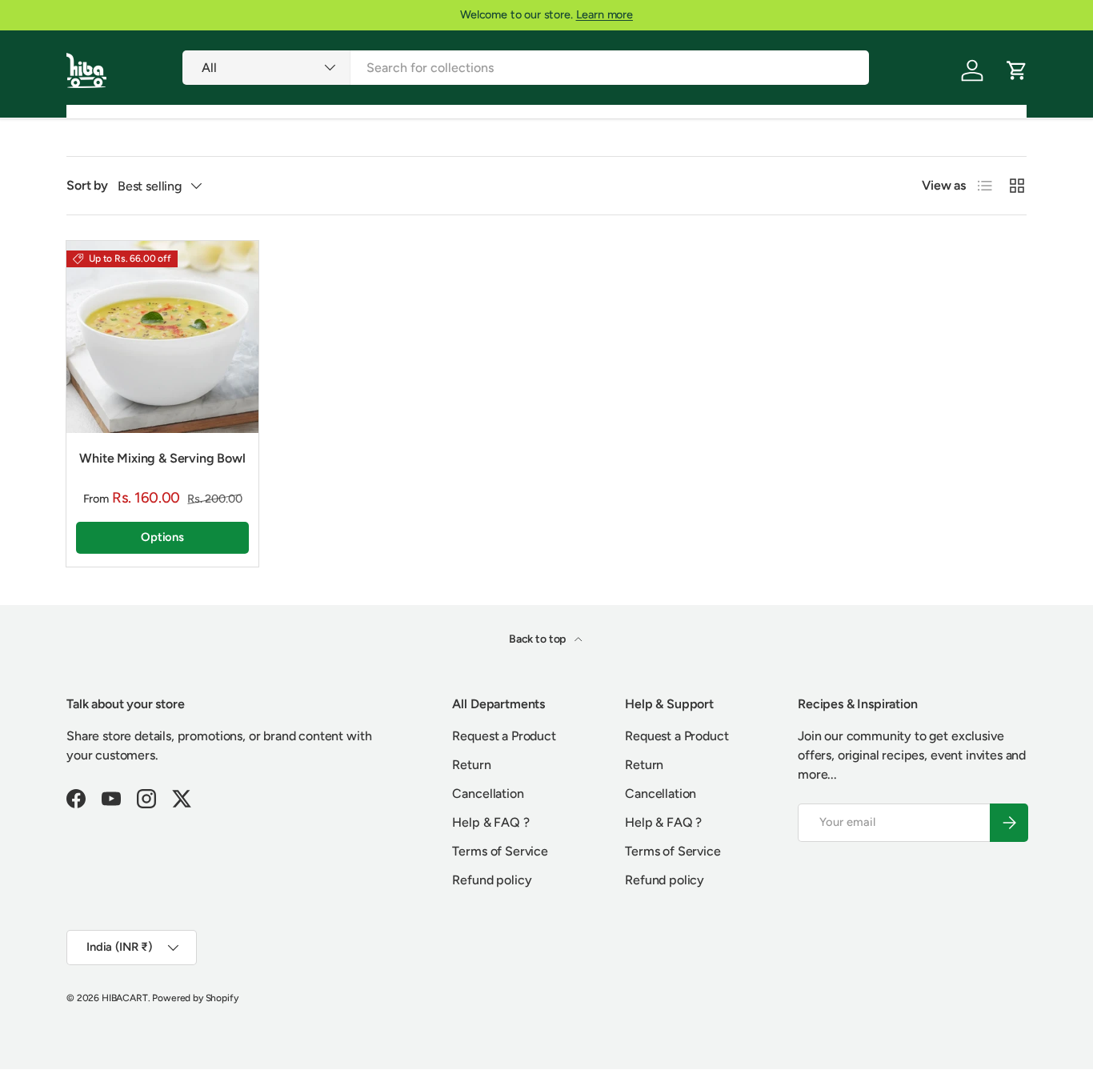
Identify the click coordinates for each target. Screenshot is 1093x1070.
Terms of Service (499, 851)
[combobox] (525, 67)
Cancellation (487, 793)
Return (471, 764)
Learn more (604, 14)
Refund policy (491, 880)
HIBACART (125, 998)
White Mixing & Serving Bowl (162, 458)
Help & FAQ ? (490, 822)
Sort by (87, 185)
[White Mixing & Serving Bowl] (162, 337)
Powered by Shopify (195, 998)
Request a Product (503, 735)
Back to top (538, 639)
